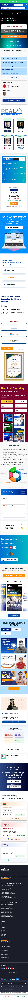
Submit (14, 516)
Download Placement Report (14, 721)
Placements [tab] (16, 629)
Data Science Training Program (6, 890)
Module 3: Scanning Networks (10, 66)
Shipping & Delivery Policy (5, 957)
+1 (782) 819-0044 (7, 835)
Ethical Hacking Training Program (15, 12)
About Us (2, 923)
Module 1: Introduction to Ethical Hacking (13, 58)
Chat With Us (21, 996)
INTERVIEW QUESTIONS (14, 45)
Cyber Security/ (6, 12)
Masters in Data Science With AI (6, 912)
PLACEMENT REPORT (14, 37)
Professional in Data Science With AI (7, 916)
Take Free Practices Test (13, 227)
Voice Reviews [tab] (6, 633)
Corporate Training (4, 949)
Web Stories (3, 930)
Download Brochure (4, 954)
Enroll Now (14, 203)
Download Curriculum (15, 100)
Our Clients (3, 947)
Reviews (2, 926)
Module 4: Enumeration (8, 69)
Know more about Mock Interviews (14, 487)
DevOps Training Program (5, 886)
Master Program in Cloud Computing (7, 904)
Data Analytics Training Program (6, 892)
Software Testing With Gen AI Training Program (9, 897)
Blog (1, 928)
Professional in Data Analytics (6, 915)
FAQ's (2, 931)
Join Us (2, 953)
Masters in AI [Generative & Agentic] (7, 908)
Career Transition (8, 401)
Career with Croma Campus (5, 946)
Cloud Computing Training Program (7, 885)
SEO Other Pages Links (7, 983)
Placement (2, 945)
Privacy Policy (3, 934)
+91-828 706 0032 (9, 528)
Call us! (7, 996)
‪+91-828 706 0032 (9, 525)
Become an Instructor (4, 950)
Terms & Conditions (4, 932)
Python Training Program (5, 896)
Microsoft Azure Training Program (6, 888)
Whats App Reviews (21, 410)
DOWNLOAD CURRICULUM (14, 41)
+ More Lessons (14, 77)
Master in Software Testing (5, 907)
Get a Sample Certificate (20, 348)
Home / (2, 12)
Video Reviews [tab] (6, 629)
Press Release (3, 935)
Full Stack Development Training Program (8, 893)
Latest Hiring (8, 410)
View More (13, 688)
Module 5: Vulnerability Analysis (10, 73)
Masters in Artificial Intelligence (6, 909)
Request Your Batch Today (14, 575)
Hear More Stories (14, 615)
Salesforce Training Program (5, 889)
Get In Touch (7, 348)
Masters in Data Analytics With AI (6, 911)
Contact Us (3, 927)
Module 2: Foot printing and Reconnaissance (14, 62)
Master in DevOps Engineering (6, 905)
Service (2, 943)
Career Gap (22, 401)
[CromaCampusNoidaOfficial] (2, 968)
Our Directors (3, 924)
